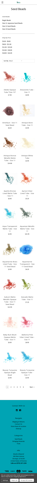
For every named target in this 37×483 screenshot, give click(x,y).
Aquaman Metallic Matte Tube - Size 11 (27, 228)
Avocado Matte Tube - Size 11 (27, 298)
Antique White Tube (27, 156)
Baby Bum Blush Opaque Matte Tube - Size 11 (10, 337)
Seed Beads (18, 439)
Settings (5, 480)
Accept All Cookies (27, 480)
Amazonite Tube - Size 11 (27, 91)
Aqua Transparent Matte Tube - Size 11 (9, 228)
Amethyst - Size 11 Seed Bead (9, 124)
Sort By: (6, 61)
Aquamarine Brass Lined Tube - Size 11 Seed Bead (9, 264)
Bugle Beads (6, 20)
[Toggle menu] (2, 2)
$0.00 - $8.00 (6, 41)
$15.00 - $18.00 (7, 50)
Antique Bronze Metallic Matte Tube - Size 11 (10, 158)
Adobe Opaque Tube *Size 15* (10, 91)
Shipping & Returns (18, 422)
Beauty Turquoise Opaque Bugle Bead (10, 372)
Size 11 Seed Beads (8, 26)
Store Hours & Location (18, 426)
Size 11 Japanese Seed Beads (12, 23)
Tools (18, 444)
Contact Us (18, 424)
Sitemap (18, 429)
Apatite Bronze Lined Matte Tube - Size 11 (10, 193)
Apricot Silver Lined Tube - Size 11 (27, 193)
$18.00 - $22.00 (7, 53)
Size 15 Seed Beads (8, 29)
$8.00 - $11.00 (6, 44)
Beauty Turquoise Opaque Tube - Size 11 (27, 372)
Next (31, 387)
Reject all (14, 480)
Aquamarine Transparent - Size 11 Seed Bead (27, 264)
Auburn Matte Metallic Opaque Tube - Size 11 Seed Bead (9, 300)
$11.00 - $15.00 (7, 47)
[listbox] (16, 60)
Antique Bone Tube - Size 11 (27, 124)
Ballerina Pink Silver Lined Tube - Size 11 (27, 337)
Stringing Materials (18, 441)
